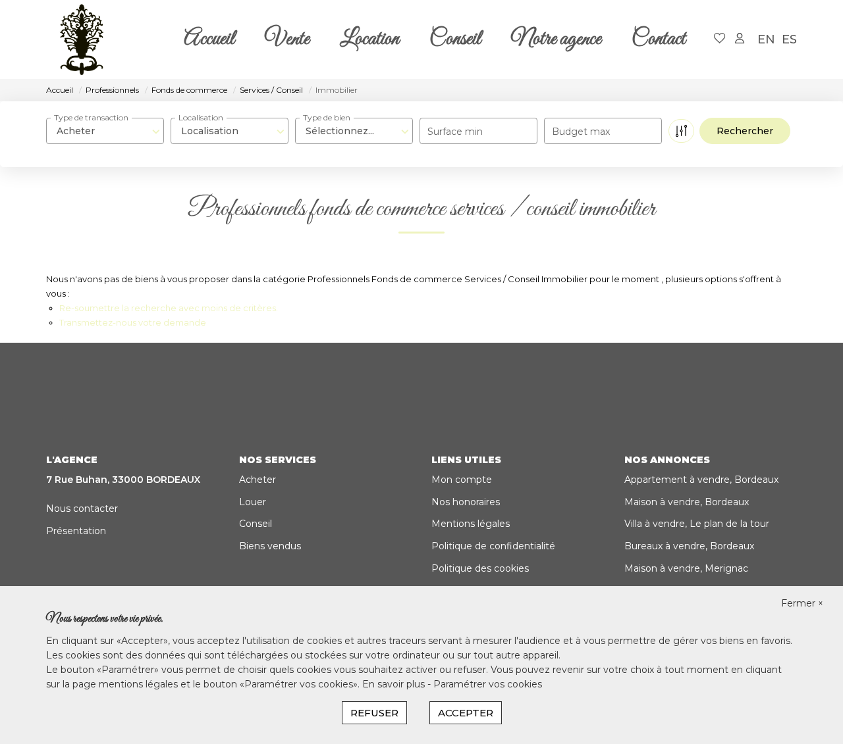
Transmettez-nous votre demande (132, 322)
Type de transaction (91, 117)
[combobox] (105, 130)
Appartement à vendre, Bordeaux (701, 479)
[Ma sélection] (720, 39)
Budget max (581, 131)
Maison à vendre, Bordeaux (686, 502)
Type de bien (326, 117)
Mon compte (461, 479)
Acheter (257, 479)
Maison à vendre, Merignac (686, 568)
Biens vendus (270, 546)
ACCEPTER (465, 713)
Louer (252, 502)
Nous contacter (82, 508)
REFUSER (374, 713)
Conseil (455, 39)
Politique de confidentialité (493, 546)
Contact (659, 39)
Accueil (209, 39)
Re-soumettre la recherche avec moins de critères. (168, 308)
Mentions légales (470, 524)
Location (369, 39)
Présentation (76, 531)
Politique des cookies (480, 568)
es (789, 39)
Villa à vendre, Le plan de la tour (696, 524)
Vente (287, 39)
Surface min (455, 131)
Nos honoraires (465, 502)
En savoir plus (394, 684)
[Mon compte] (739, 39)
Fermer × (802, 603)
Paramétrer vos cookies (487, 684)
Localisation (200, 117)
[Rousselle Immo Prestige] (81, 39)
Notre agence (556, 39)
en (766, 39)
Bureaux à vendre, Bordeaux (689, 546)
